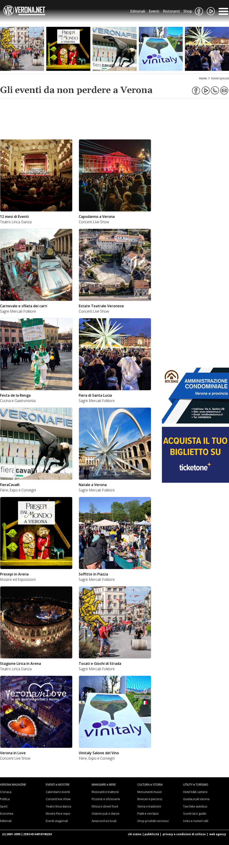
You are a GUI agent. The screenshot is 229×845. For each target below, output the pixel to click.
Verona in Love (13, 752)
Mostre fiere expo (58, 813)
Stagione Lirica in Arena (20, 663)
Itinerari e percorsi (149, 799)
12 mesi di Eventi (14, 216)
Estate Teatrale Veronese (101, 305)
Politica (5, 799)
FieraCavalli (9, 484)
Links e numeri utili (195, 821)
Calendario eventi (58, 792)
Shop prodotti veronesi (153, 821)
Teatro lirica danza (58, 806)
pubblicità (151, 834)
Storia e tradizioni (149, 806)
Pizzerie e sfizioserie (106, 799)
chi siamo (135, 834)
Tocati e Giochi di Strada (100, 663)
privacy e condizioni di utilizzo (184, 834)
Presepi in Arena (14, 574)
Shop (187, 11)
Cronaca (5, 792)
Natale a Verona (93, 484)
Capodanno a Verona (97, 216)
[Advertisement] (77, 118)
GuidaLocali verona (196, 799)
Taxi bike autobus (195, 806)
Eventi (154, 11)
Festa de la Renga (15, 395)
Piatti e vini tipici (148, 813)
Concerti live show (58, 799)
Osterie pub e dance (105, 813)
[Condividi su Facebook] (196, 90)
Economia (6, 813)
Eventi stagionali (57, 821)
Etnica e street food (105, 806)
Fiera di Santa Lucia (95, 395)
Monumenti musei (149, 792)
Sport (3, 806)
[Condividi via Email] (224, 90)
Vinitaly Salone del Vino (99, 752)
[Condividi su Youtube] (205, 90)
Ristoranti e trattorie (105, 792)
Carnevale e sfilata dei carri (23, 305)
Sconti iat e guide (194, 813)
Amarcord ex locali (104, 821)
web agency (217, 834)
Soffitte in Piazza (93, 574)
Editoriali (137, 11)
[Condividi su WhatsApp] (215, 90)
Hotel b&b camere (195, 792)
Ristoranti (171, 11)
